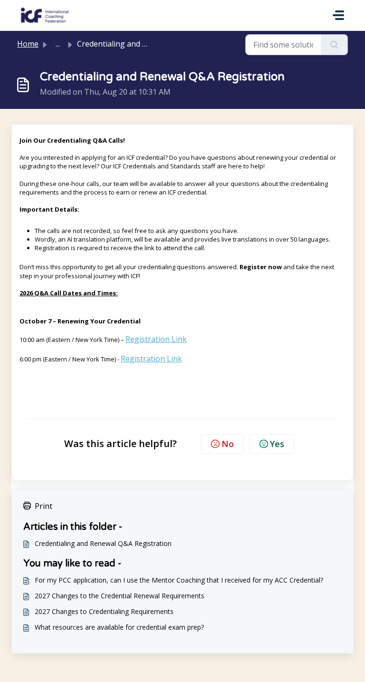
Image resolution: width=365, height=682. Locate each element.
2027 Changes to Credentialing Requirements (104, 611)
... (58, 44)
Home (27, 44)
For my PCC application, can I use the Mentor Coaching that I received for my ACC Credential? (179, 580)
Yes (277, 443)
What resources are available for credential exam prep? (119, 627)
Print (43, 506)
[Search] (334, 44)
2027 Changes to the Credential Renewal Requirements (119, 595)
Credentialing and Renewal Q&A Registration (103, 543)
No (227, 443)
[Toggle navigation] (338, 15)
